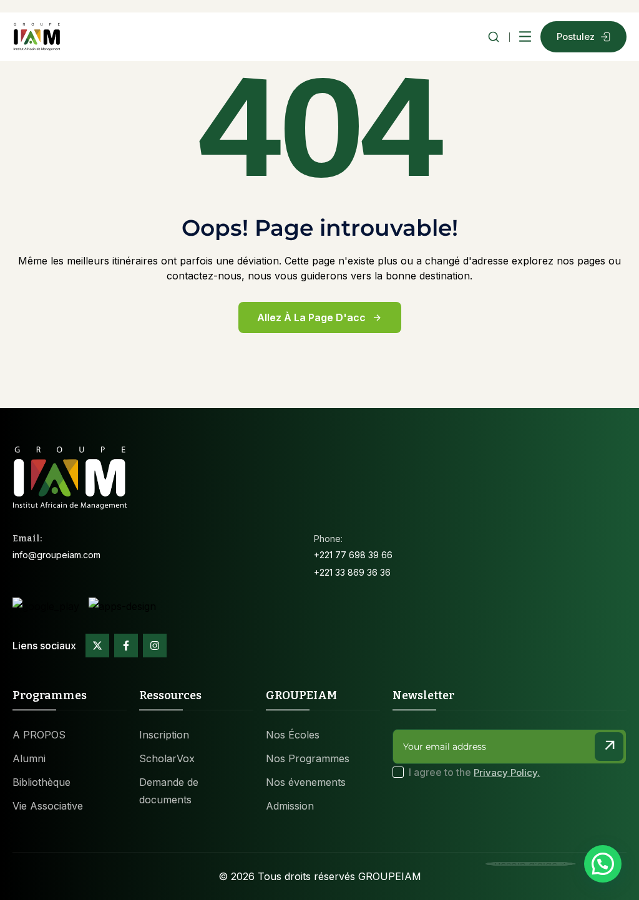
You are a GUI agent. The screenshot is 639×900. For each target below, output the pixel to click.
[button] (603, 864)
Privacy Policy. (507, 772)
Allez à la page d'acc (311, 317)
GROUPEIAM (389, 876)
